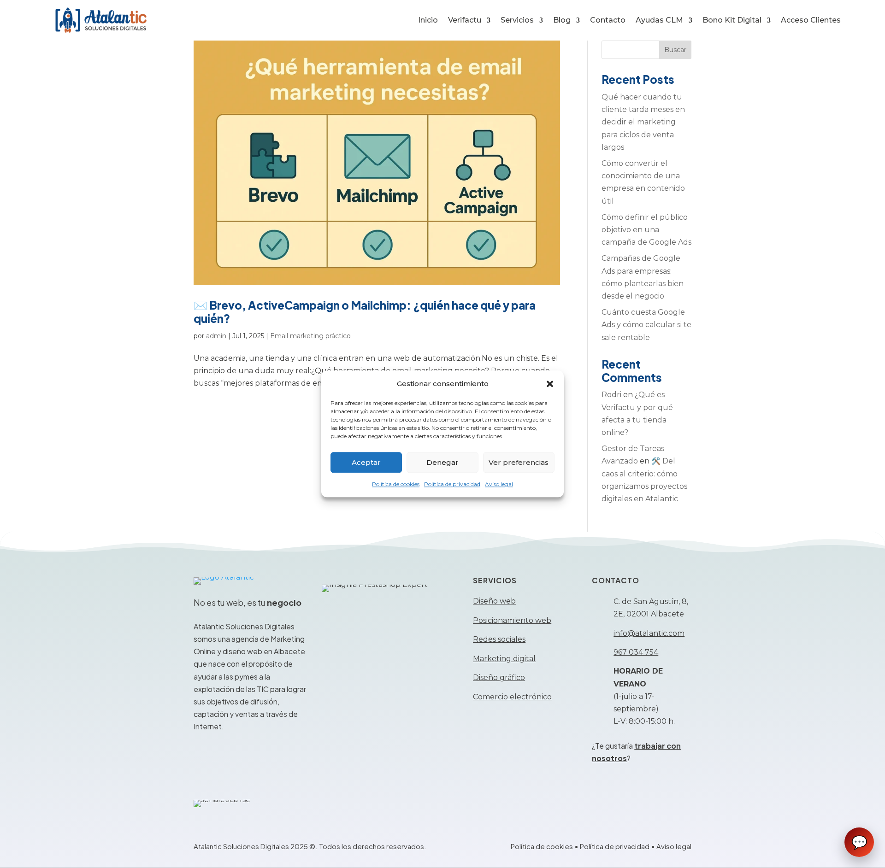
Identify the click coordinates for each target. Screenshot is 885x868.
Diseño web (494, 601)
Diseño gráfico (499, 677)
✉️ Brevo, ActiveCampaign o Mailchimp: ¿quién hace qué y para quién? (365, 311)
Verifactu (464, 20)
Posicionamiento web (512, 620)
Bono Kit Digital (731, 20)
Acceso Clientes (811, 20)
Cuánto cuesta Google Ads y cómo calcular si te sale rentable (646, 324)
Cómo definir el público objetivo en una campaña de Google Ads (646, 229)
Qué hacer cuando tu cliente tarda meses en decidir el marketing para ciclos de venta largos (643, 122)
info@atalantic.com (649, 633)
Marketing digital (504, 658)
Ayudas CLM (659, 20)
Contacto (607, 20)
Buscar (675, 50)
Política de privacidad (452, 484)
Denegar (442, 462)
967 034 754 (636, 652)
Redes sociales (499, 639)
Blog (562, 20)
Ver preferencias (519, 462)
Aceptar (366, 462)
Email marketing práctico (310, 336)
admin (216, 336)
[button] (550, 383)
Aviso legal (499, 484)
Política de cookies (395, 484)
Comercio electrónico (512, 696)
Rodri (611, 394)
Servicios (517, 20)
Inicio (428, 20)
